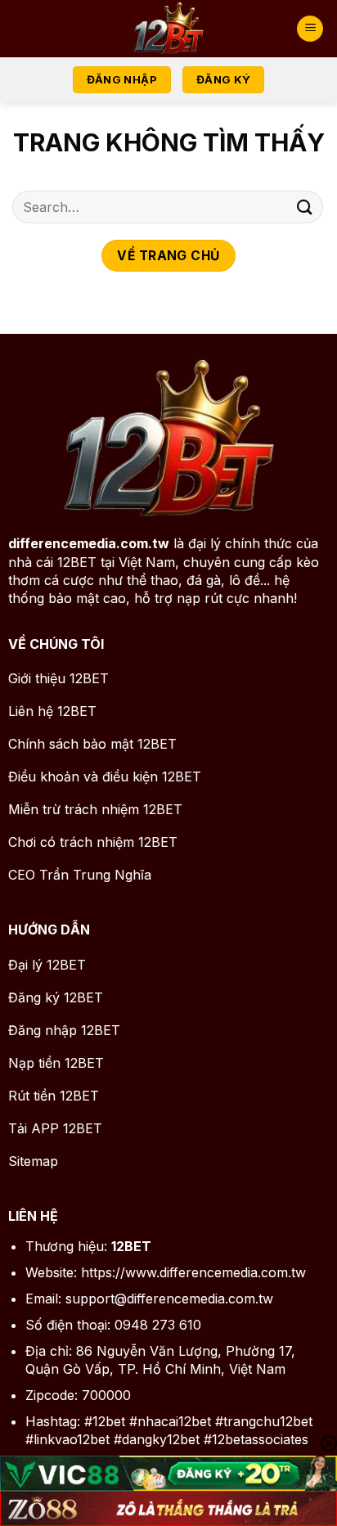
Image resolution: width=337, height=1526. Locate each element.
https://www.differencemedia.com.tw (193, 1272)
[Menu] (310, 29)
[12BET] (168, 28)
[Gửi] (305, 207)
